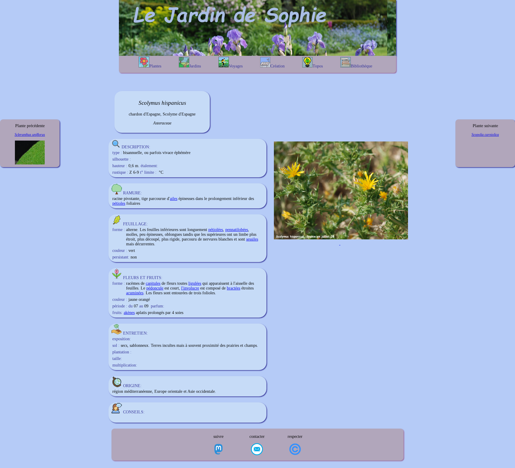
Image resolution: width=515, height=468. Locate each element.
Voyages (236, 66)
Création (277, 66)
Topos (318, 66)
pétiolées (215, 229)
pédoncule (154, 288)
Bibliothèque (361, 66)
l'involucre (190, 288)
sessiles (252, 239)
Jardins (195, 66)
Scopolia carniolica (485, 135)
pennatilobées (236, 229)
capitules (153, 283)
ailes (173, 198)
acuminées (134, 293)
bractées (233, 288)
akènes (129, 312)
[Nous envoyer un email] (257, 449)
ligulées (194, 283)
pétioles (118, 203)
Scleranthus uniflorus (30, 135)
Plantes (155, 66)
